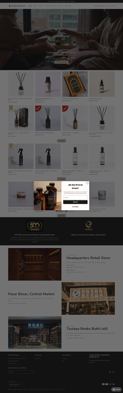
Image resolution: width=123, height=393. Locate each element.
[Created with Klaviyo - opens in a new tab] (61, 211)
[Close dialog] (87, 183)
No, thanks (75, 206)
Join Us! (75, 202)
